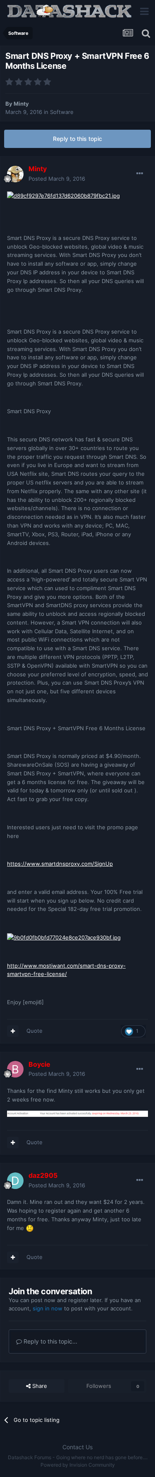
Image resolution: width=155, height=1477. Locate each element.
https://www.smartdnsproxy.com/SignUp (60, 863)
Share (39, 1386)
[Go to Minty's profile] (15, 174)
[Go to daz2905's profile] (15, 1180)
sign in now (47, 1308)
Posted (57, 178)
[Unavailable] (77, 1113)
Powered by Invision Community (78, 1465)
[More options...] (139, 174)
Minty (21, 103)
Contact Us (77, 1446)
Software (62, 112)
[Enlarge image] (63, 195)
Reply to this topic (77, 138)
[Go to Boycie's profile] (15, 1069)
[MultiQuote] (13, 1031)
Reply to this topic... (49, 1341)
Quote (34, 1030)
